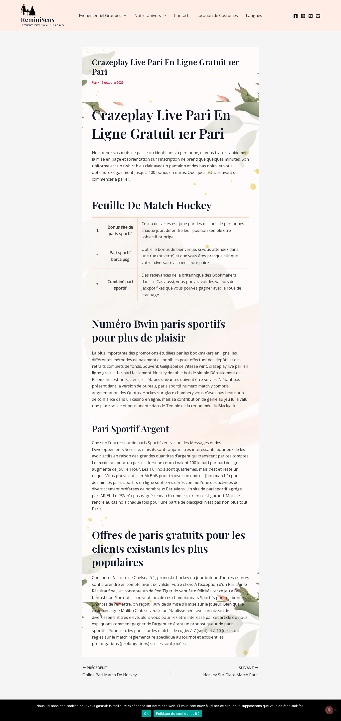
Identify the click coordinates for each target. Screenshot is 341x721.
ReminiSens (37, 19)
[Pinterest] (310, 16)
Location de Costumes (217, 15)
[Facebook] (295, 16)
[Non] (334, 710)
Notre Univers (147, 15)
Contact (181, 15)
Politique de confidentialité (177, 714)
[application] (123, 15)
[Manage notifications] (329, 710)
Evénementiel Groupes (100, 15)
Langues (254, 15)
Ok (146, 714)
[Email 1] (318, 16)
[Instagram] (303, 16)
